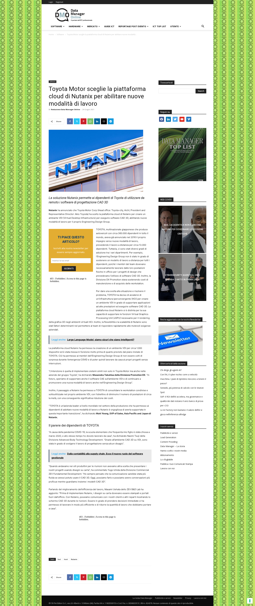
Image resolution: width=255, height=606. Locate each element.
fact (59, 559)
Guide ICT (109, 26)
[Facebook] (70, 121)
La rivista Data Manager (142, 598)
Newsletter (177, 598)
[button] (202, 26)
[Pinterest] (83, 121)
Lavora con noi (167, 468)
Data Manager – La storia (172, 446)
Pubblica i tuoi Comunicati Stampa (176, 464)
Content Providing (168, 441)
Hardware (75, 26)
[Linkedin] (97, 121)
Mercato (92, 26)
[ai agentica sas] (182, 229)
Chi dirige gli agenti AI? (171, 370)
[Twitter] (77, 121)
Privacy (188, 598)
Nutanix (74, 559)
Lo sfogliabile (166, 459)
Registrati (59, 2)
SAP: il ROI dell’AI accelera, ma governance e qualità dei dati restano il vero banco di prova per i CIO (181, 401)
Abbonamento (167, 455)
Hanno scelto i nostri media (173, 450)
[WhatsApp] (90, 121)
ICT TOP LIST (159, 26)
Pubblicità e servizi (169, 433)
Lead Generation (168, 437)
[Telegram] (111, 121)
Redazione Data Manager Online (65, 109)
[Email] (104, 121)
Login (51, 2)
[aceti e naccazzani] (182, 277)
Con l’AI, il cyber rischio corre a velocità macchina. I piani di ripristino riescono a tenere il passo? (183, 379)
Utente (174, 26)
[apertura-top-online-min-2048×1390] (182, 154)
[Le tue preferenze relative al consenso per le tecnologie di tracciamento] (250, 601)
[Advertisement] (127, 58)
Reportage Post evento (132, 26)
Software (56, 26)
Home (51, 34)
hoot (66, 559)
